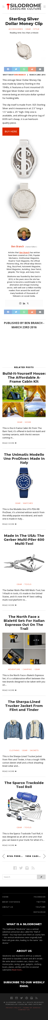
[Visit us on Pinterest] (26, 998)
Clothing (14, 750)
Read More (8, 443)
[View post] (24, 401)
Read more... (17, 969)
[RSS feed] (3, 6)
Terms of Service (32, 1008)
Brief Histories (11, 902)
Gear (28, 29)
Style (36, 29)
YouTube (41, 907)
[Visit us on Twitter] (21, 998)
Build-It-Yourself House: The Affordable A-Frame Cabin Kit (24, 377)
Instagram (39, 912)
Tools (28, 584)
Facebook (40, 897)
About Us (7, 907)
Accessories (16, 29)
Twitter (41, 902)
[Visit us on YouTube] (16, 998)
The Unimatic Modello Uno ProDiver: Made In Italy (24, 459)
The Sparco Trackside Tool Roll (24, 785)
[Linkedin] (24, 303)
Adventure (14, 669)
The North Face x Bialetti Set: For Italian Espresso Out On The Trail (24, 623)
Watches (28, 503)
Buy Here (11, 131)
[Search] (41, 877)
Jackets (34, 750)
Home (28, 422)
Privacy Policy (13, 1008)
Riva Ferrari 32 (15, 856)
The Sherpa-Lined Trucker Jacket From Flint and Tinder (24, 706)
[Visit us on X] (21, 868)
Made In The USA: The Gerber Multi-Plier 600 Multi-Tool (24, 540)
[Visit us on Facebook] (15, 868)
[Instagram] (20, 303)
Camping (27, 669)
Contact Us (24, 1010)
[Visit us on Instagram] (27, 868)
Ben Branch (20, 74)
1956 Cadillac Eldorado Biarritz (35, 856)
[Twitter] (28, 303)
